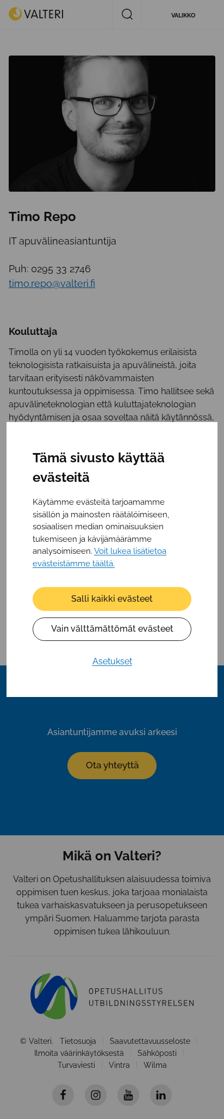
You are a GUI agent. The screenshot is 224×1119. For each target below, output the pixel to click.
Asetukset (112, 661)
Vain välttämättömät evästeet (112, 628)
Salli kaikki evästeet (112, 599)
